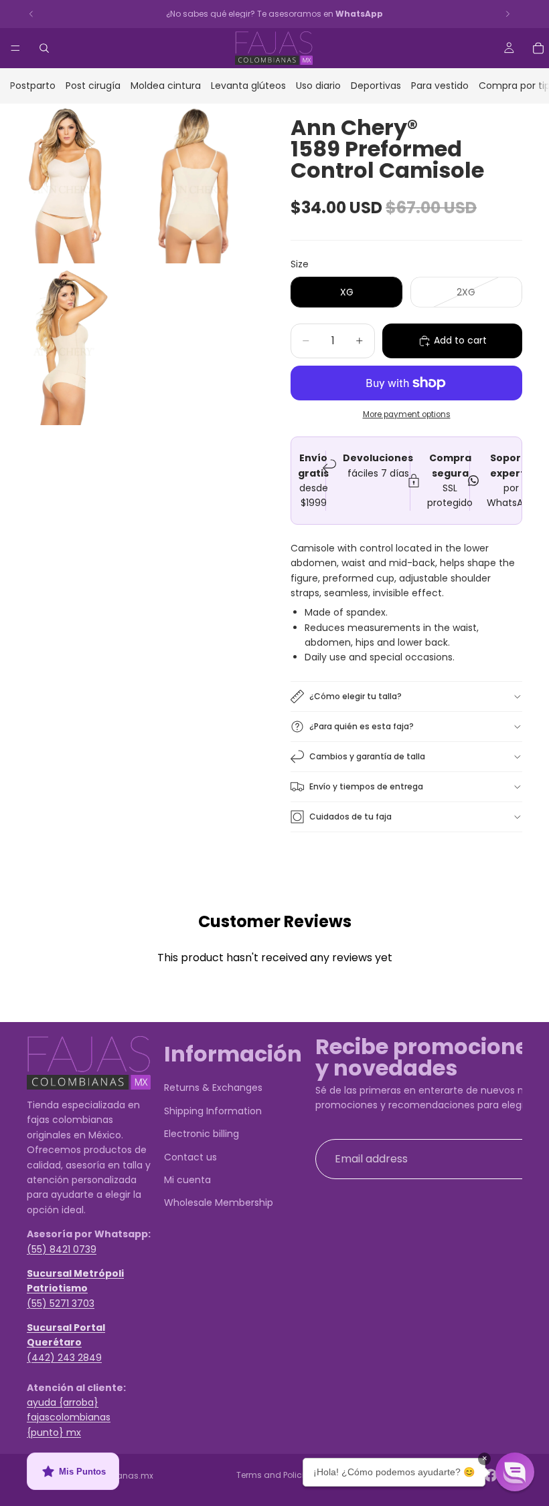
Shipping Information (213, 1111)
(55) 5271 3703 (60, 1303)
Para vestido (440, 85)
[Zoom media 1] (64, 183)
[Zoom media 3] (64, 346)
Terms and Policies (274, 1475)
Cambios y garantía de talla (367, 756)
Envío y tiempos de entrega (366, 786)
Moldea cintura (166, 85)
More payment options (407, 414)
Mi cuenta (187, 1179)
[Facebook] (491, 1475)
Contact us (190, 1157)
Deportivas (376, 85)
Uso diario (318, 85)
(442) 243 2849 (64, 1357)
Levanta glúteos (248, 85)
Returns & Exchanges (213, 1088)
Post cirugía (93, 85)
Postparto (33, 85)
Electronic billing (201, 1133)
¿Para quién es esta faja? (361, 726)
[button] (514, 1472)
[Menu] (15, 48)
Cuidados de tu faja (350, 816)
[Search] (44, 48)
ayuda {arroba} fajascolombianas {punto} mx (68, 1417)
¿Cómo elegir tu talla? (355, 696)
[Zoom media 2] (194, 183)
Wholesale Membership (218, 1203)
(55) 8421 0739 (61, 1249)
